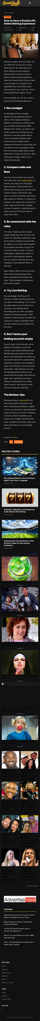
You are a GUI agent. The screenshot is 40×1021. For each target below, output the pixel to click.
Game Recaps (6, 972)
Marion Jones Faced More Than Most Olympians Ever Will (10, 805)
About (4, 992)
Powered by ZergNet (32, 886)
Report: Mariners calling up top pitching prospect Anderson (18, 923)
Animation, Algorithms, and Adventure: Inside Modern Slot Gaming (19, 511)
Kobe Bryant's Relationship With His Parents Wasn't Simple (29, 775)
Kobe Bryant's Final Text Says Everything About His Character (10, 775)
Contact (4, 996)
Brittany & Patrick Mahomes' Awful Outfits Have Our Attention (29, 840)
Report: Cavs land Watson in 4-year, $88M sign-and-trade (19, 936)
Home (5, 13)
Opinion (4, 979)
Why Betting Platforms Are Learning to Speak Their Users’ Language (19, 479)
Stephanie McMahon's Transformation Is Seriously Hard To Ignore (29, 874)
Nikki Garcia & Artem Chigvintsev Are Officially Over (10, 839)
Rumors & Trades (7, 982)
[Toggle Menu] (29, 3)
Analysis (4, 969)
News (3, 966)
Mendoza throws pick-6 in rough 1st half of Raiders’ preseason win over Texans (19, 916)
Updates (11, 13)
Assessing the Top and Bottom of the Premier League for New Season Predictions (19, 543)
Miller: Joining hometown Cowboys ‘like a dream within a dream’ (19, 943)
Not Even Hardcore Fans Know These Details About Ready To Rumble (29, 807)
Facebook (18, 442)
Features (4, 976)
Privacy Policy (6, 999)
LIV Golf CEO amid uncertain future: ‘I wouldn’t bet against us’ (17, 930)
